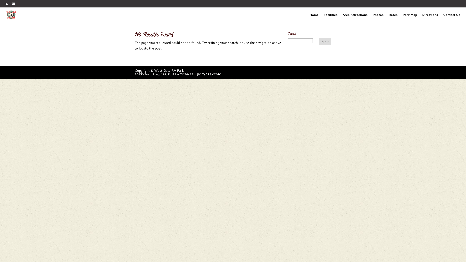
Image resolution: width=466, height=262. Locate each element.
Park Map (410, 15)
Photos (378, 15)
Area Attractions (355, 15)
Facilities (330, 15)
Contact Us (451, 15)
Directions (430, 15)
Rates (393, 15)
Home (314, 15)
